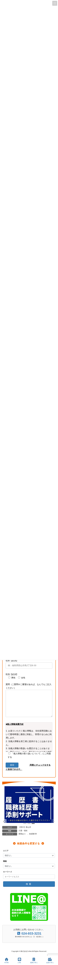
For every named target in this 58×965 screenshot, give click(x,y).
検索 (29, 884)
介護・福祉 (23, 831)
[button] (4, 821)
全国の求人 (50, 962)
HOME (6, 962)
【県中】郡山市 (25, 827)
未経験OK (33, 834)
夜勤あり (22, 834)
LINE (19, 962)
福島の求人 (34, 962)
